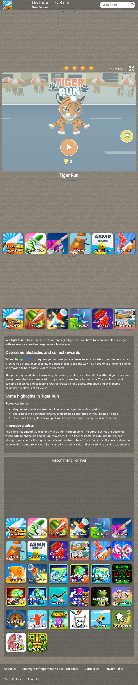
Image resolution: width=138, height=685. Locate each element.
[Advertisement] (69, 38)
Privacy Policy (114, 668)
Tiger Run (30, 359)
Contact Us (92, 668)
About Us (10, 668)
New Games (40, 7)
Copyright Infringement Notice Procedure (50, 668)
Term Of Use (12, 679)
